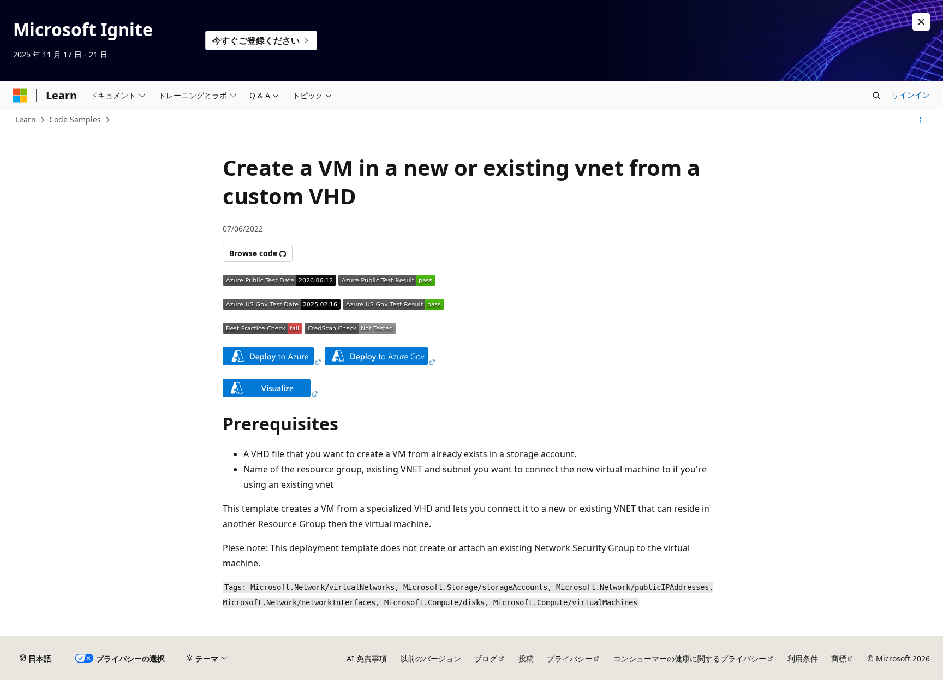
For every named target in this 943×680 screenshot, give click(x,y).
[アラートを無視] (921, 22)
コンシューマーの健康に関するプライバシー (689, 658)
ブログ (485, 658)
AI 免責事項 (367, 658)
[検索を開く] (876, 95)
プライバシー (570, 658)
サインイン (911, 95)
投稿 (526, 658)
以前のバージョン (430, 658)
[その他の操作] (920, 120)
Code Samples (75, 119)
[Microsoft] (20, 95)
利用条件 (802, 658)
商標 (838, 658)
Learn (25, 119)
